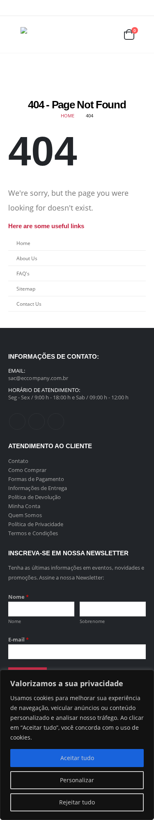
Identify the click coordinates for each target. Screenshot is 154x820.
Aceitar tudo (77, 758)
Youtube (36, 421)
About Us (26, 258)
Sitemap (25, 288)
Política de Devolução (34, 497)
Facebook (17, 421)
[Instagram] (140, 7)
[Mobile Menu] (14, 34)
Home (23, 243)
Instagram (56, 421)
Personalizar (77, 780)
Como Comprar (27, 470)
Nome (18, 596)
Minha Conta (24, 506)
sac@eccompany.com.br (38, 378)
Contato (18, 461)
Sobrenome (92, 621)
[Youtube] (127, 7)
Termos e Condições (33, 533)
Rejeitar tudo (77, 802)
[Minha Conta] (90, 34)
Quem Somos (25, 515)
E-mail (18, 639)
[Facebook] (114, 7)
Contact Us (28, 303)
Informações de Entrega (37, 488)
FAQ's (23, 273)
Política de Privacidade (36, 524)
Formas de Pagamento (36, 479)
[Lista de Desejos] (109, 34)
